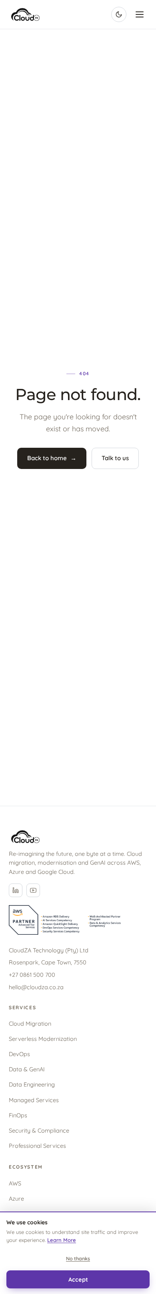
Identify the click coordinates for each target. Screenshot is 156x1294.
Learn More (61, 1240)
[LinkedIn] (15, 890)
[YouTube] (33, 890)
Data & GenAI (27, 1069)
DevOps (19, 1054)
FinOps (18, 1115)
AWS (15, 1183)
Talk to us (115, 458)
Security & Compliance (39, 1130)
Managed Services (34, 1100)
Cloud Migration (30, 1023)
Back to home (51, 458)
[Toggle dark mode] (118, 14)
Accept (78, 1279)
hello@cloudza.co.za (36, 987)
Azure (16, 1198)
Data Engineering (32, 1084)
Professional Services (37, 1145)
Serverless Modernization (43, 1038)
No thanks (78, 1258)
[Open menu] (139, 14)
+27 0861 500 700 (32, 974)
